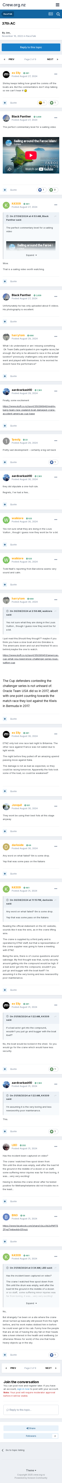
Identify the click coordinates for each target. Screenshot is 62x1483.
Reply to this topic (31, 47)
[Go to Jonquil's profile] (6, 806)
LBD (44, 1267)
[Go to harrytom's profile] (6, 336)
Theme (30, 1470)
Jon (8, 32)
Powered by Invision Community (31, 1478)
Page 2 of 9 (30, 59)
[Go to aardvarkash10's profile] (6, 391)
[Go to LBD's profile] (6, 1146)
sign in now (23, 1389)
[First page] (4, 59)
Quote (13, 102)
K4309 (45, 1016)
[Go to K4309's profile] (6, 205)
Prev (11, 59)
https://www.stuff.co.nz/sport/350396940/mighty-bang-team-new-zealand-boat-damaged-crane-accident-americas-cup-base (29, 410)
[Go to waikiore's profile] (6, 520)
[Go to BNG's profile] (6, 1216)
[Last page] (57, 59)
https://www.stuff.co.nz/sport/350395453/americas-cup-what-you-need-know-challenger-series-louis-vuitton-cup (31, 659)
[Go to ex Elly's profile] (6, 74)
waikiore (47, 611)
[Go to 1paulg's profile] (6, 441)
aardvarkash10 (22, 390)
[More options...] (55, 74)
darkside (47, 900)
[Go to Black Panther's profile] (6, 118)
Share (31, 1428)
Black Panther (21, 116)
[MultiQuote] (5, 103)
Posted (24, 76)
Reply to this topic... (20, 1409)
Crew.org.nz (14, 4)
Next (50, 59)
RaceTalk (31, 36)
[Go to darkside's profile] (6, 846)
